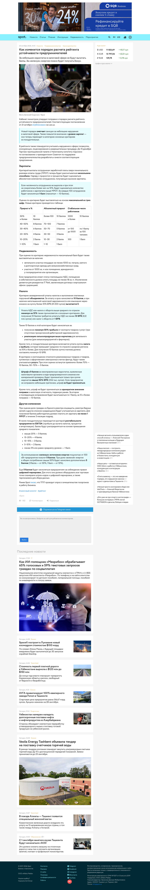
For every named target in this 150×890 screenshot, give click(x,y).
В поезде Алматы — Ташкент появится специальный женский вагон (40, 817)
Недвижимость (77, 37)
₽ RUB (100, 58)
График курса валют (103, 64)
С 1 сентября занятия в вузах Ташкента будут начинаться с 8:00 (41, 841)
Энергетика (34, 711)
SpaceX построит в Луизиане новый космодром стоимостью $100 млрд (39, 644)
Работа (43, 880)
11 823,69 (110, 50)
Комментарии (37, 501)
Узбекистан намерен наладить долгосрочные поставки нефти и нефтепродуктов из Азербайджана (40, 717)
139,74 (109, 58)
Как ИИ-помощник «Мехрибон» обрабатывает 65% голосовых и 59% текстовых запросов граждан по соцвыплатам (52, 565)
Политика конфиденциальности (48, 876)
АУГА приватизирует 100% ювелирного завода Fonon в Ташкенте (41, 694)
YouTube (72, 878)
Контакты (43, 866)
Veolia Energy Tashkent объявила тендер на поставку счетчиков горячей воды (47, 743)
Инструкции (62, 37)
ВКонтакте (73, 875)
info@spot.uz (97, 884)
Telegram (72, 866)
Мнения (51, 37)
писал (33, 482)
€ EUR (100, 54)
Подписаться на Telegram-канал (56, 509)
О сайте (43, 872)
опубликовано (39, 125)
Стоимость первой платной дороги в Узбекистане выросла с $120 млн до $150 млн (40, 669)
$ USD (100, 50)
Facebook (72, 869)
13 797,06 (110, 54)
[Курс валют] (125, 37)
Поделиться (54, 501)
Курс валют (101, 46)
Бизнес (33, 639)
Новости (34, 37)
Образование (36, 837)
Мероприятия (92, 37)
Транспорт (35, 663)
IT (31, 558)
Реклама (43, 869)
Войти (24, 540)
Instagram (73, 872)
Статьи (43, 37)
